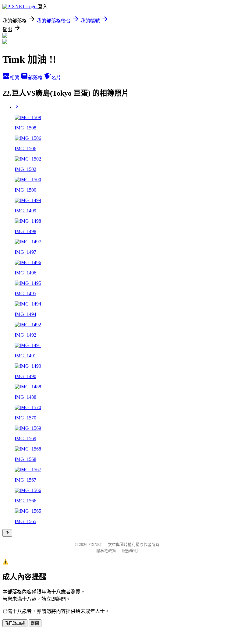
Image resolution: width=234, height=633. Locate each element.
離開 (35, 623)
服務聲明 (130, 550)
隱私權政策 (106, 550)
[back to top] (7, 533)
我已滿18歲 (15, 623)
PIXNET (95, 544)
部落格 (36, 77)
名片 (56, 77)
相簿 (15, 77)
